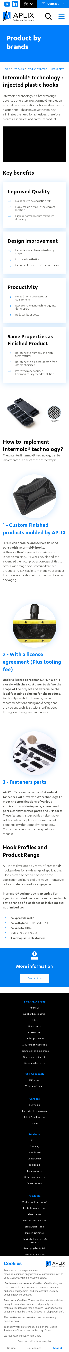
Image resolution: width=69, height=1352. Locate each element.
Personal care (34, 1171)
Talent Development (34, 1117)
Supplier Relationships (35, 1014)
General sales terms (34, 1063)
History (35, 1020)
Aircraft (34, 1140)
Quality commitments (34, 1057)
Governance (34, 1026)
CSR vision (34, 1080)
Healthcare (34, 1152)
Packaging (34, 1165)
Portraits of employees (34, 1111)
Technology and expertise (35, 1051)
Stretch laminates (34, 1233)
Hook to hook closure (34, 1220)
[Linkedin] (15, 4)
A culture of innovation (34, 1045)
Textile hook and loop (34, 1208)
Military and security (34, 1177)
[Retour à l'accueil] (18, 16)
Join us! (34, 1123)
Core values (34, 1032)
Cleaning (34, 1146)
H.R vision (34, 1105)
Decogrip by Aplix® (34, 1248)
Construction (34, 1159)
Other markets (34, 1183)
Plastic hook (34, 1214)
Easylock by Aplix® (34, 1254)
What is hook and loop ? (34, 1202)
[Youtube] (7, 4)
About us (34, 1008)
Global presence (34, 1038)
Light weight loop (34, 1227)
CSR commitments (34, 1086)
